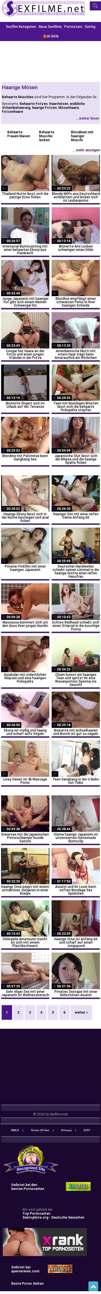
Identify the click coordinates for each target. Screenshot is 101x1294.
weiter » (81, 1012)
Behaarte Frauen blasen (18, 134)
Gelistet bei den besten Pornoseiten (27, 1187)
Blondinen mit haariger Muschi (82, 136)
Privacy (66, 1130)
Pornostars (73, 27)
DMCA (15, 1130)
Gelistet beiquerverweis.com (25, 1269)
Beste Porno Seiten (27, 1284)
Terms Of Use (40, 1130)
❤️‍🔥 (51, 36)
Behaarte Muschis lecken (46, 136)
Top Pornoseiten (36, 1214)
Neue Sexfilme (50, 27)
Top (93, 1286)
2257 (87, 1130)
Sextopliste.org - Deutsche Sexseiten (53, 1217)
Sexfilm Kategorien (21, 27)
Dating (90, 27)
